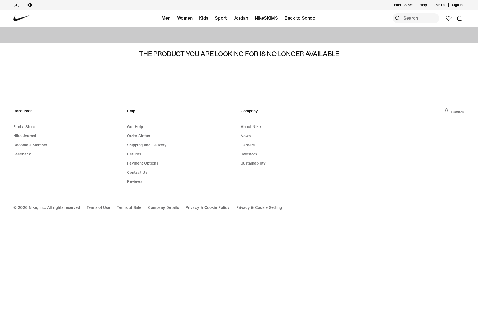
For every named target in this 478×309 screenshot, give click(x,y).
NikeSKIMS (266, 18)
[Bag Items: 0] (460, 18)
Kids (203, 18)
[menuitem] (428, 5)
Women (185, 18)
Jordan (240, 18)
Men (166, 18)
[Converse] (30, 5)
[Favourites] (449, 18)
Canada (458, 112)
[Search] (398, 18)
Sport (221, 18)
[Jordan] (16, 5)
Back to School (300, 18)
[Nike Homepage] (21, 18)
